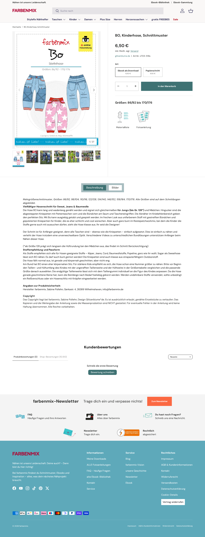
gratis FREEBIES (161, 19)
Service (91, 488)
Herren (118, 19)
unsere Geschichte (136, 470)
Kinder (73, 19)
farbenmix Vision (135, 464)
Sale (175, 19)
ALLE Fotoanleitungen (99, 464)
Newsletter (132, 476)
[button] (190, 10)
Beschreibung (94, 187)
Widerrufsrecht (169, 476)
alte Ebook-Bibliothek (99, 476)
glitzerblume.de (122, 56)
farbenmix (23, 526)
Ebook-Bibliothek (160, 2)
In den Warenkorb (167, 86)
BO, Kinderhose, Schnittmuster (37, 27)
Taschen (57, 19)
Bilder (115, 187)
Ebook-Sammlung (183, 2)
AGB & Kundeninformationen (177, 464)
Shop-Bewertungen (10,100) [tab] (53, 356)
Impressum (167, 458)
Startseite (16, 27)
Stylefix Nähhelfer (37, 19)
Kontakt (91, 482)
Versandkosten (169, 482)
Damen (88, 19)
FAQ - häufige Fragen (98, 470)
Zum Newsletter (159, 401)
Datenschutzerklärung (173, 488)
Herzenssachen (135, 19)
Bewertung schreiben (102, 372)
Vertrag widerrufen (173, 502)
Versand (134, 51)
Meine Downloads (96, 458)
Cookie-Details (169, 494)
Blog (128, 458)
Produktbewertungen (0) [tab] (25, 356)
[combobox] (107, 10)
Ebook (129, 482)
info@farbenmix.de (112, 289)
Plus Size (105, 19)
